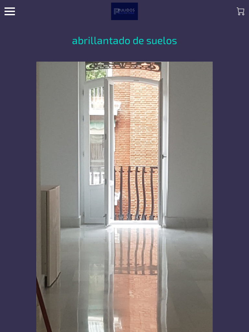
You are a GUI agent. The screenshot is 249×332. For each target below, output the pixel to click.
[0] (240, 11)
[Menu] (10, 11)
